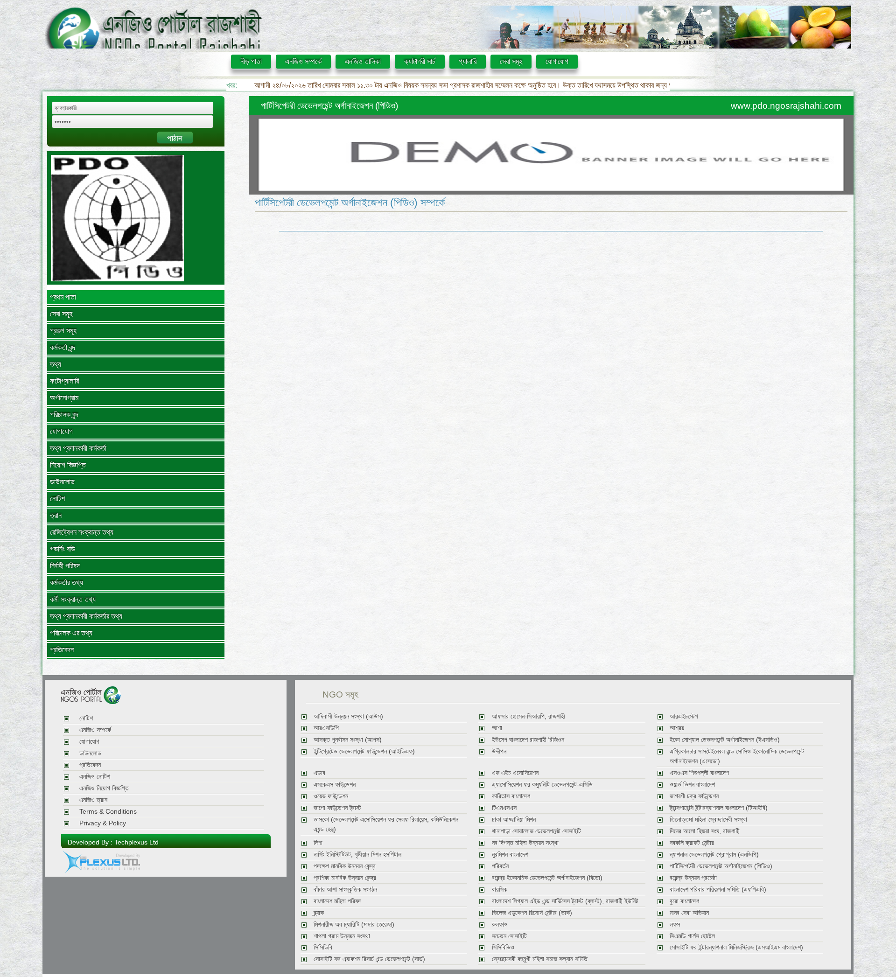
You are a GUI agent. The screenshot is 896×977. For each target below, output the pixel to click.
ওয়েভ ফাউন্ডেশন (331, 796)
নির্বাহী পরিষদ (65, 566)
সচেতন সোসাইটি (509, 936)
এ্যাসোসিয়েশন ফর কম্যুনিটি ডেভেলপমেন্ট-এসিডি (542, 784)
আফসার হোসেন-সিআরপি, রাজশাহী (528, 716)
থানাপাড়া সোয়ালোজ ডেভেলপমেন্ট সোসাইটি (536, 831)
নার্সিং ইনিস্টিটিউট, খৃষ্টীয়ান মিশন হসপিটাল (357, 854)
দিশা (318, 842)
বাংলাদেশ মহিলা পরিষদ (337, 901)
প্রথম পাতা (63, 297)
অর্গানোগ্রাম (64, 398)
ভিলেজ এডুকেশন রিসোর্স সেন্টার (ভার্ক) (532, 912)
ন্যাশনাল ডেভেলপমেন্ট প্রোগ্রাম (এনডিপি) (714, 854)
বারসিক (499, 889)
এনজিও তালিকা (363, 61)
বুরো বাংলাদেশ (684, 901)
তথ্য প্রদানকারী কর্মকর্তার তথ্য (86, 616)
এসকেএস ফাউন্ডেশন (335, 784)
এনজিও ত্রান (93, 799)
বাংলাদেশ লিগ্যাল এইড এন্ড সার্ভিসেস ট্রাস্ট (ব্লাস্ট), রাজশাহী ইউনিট (565, 901)
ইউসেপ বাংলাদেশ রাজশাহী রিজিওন (528, 739)
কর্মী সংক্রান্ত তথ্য (73, 599)
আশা (497, 728)
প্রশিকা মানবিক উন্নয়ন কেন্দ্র (345, 877)
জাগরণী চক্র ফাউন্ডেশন (694, 796)
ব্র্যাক (319, 912)
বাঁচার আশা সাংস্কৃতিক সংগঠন (345, 889)
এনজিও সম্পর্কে (303, 61)
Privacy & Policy (102, 823)
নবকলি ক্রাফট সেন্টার (692, 842)
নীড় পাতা (251, 61)
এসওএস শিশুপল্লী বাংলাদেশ (699, 772)
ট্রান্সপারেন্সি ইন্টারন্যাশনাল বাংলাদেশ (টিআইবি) (719, 807)
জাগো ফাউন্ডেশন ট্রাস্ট (337, 807)
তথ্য (55, 364)
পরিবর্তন (500, 866)
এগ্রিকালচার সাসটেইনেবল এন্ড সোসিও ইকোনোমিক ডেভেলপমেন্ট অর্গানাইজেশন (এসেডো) (737, 756)
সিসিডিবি (323, 947)
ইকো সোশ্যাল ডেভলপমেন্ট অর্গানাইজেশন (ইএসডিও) (725, 739)
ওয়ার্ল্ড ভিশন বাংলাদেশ (692, 784)
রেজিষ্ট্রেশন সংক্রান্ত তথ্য (81, 532)
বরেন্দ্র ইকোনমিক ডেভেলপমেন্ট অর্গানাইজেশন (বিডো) (547, 877)
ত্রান (56, 515)
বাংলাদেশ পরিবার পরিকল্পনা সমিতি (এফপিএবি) (718, 889)
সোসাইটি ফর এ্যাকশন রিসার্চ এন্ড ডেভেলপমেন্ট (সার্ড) (369, 959)
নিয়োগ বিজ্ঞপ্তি (68, 465)
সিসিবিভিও (503, 947)
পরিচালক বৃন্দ (64, 415)
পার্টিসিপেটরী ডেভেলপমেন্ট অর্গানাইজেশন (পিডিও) (721, 866)
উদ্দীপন (499, 751)
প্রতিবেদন (62, 650)
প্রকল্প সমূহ (63, 331)
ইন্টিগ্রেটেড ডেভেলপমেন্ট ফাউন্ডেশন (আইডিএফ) (364, 751)
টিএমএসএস (504, 807)
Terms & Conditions (108, 811)
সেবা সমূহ (511, 61)
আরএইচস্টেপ (684, 716)
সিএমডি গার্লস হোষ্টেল (692, 936)
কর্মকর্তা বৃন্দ (62, 347)
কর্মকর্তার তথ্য (66, 582)
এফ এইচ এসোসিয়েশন (515, 772)
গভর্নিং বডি (62, 549)
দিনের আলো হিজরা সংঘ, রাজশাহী (705, 831)
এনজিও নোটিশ (94, 776)
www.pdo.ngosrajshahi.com (786, 106)
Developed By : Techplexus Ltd (113, 842)
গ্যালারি (467, 61)
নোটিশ (57, 498)
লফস (675, 924)
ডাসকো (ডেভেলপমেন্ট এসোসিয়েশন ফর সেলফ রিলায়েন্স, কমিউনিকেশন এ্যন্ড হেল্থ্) (386, 824)
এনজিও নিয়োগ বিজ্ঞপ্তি (104, 788)
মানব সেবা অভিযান (689, 912)
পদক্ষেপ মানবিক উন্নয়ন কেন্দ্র (345, 866)
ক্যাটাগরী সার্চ (419, 61)
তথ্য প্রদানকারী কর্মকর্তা (78, 448)
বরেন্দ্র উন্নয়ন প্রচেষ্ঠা (693, 877)
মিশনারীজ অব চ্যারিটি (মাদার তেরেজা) (354, 924)
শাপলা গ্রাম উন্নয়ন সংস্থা (342, 936)
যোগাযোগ (557, 61)
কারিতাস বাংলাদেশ (511, 796)
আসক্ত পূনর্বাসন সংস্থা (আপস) (348, 739)
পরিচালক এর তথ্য (71, 633)
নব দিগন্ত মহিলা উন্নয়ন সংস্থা (525, 842)
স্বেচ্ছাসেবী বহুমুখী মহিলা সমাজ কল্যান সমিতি (540, 959)
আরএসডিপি (326, 728)
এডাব (319, 772)
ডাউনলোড (62, 482)
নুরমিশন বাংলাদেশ (510, 854)
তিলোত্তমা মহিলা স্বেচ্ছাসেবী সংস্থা (708, 819)
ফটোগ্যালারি (64, 381)
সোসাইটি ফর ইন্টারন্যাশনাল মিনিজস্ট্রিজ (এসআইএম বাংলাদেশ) (736, 947)
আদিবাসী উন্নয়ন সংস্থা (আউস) (348, 716)
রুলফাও (500, 924)
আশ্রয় (677, 728)
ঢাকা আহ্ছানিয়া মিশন (514, 819)
